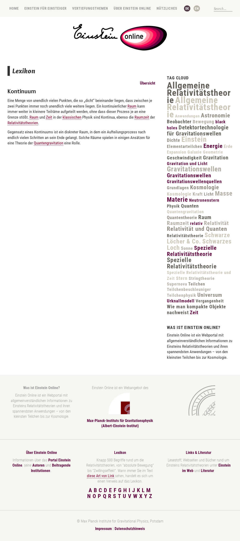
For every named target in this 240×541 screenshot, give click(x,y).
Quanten (190, 206)
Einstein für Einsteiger (45, 8)
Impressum (103, 528)
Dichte (173, 140)
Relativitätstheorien (23, 122)
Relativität (216, 223)
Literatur (207, 470)
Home (14, 8)
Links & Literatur (198, 452)
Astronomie (215, 115)
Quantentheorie (182, 217)
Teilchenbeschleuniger (189, 289)
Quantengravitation (48, 143)
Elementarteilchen (184, 146)
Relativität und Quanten (197, 228)
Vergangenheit (210, 300)
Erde (228, 146)
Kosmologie (204, 187)
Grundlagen (178, 187)
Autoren (38, 465)
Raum (132, 106)
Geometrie (213, 152)
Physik (173, 206)
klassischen (72, 117)
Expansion (176, 152)
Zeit (49, 117)
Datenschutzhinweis (130, 528)
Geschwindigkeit (184, 158)
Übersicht (147, 83)
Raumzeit (142, 117)
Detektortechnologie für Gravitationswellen (198, 130)
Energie (213, 146)
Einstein (194, 139)
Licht (209, 194)
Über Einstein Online (132, 8)
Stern (182, 278)
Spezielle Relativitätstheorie (192, 251)
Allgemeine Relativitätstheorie (199, 92)
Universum (209, 295)
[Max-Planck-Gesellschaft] (197, 400)
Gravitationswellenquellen (194, 181)
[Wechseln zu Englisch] (197, 8)
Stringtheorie (202, 278)
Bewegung (203, 121)
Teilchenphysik (181, 295)
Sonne (187, 248)
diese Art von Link (100, 476)
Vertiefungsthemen (90, 8)
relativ (196, 223)
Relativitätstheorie (185, 235)
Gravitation (216, 158)
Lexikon (120, 452)
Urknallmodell (181, 301)
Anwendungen (187, 116)
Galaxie (195, 152)
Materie (177, 199)
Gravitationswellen (194, 169)
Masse (223, 193)
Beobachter (179, 121)
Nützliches (167, 8)
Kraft (198, 194)
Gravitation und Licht (187, 163)
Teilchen (196, 284)
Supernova (177, 284)
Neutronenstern (204, 200)
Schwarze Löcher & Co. (198, 238)
